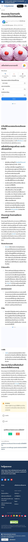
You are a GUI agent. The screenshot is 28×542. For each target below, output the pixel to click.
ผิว (23, 167)
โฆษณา (15, 501)
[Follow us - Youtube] (11, 480)
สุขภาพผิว (3, 10)
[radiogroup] (14, 75)
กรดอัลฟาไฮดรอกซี (20, 162)
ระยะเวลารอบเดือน (5, 86)
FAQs (2, 507)
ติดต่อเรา (16, 504)
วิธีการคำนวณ (4, 71)
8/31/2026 (4, 83)
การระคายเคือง (14, 209)
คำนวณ (14, 99)
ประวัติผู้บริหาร (17, 496)
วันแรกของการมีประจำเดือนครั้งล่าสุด (10, 80)
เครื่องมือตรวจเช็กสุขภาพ (20, 485)
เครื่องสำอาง (20, 141)
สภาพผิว (14, 234)
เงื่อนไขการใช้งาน (4, 493)
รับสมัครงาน (17, 499)
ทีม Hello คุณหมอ (9, 25)
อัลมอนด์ (7, 247)
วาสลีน (6, 353)
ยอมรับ (4, 539)
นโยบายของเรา (12, 539)
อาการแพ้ (16, 384)
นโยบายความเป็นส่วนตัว (6, 496)
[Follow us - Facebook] (2, 480)
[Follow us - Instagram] (5, 480)
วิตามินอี (9, 283)
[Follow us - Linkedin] (8, 480)
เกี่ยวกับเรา (16, 493)
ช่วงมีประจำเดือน (5, 92)
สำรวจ (2, 485)
